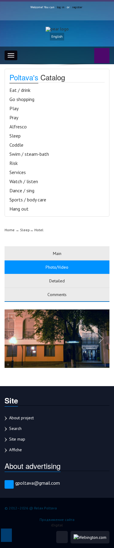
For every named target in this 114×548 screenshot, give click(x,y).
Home (10, 230)
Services (17, 172)
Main (57, 253)
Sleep (15, 136)
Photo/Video (57, 267)
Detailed (57, 281)
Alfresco (18, 127)
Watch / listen (23, 181)
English (57, 36)
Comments (57, 294)
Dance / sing (21, 190)
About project (21, 418)
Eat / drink (19, 90)
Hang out (19, 209)
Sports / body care (27, 200)
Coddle (16, 145)
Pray (13, 117)
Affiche (15, 449)
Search (15, 428)
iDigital (57, 525)
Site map (17, 439)
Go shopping (21, 99)
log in (60, 7)
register (77, 7)
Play (14, 108)
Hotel (38, 230)
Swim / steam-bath (29, 154)
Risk (13, 163)
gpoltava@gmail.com (37, 483)
